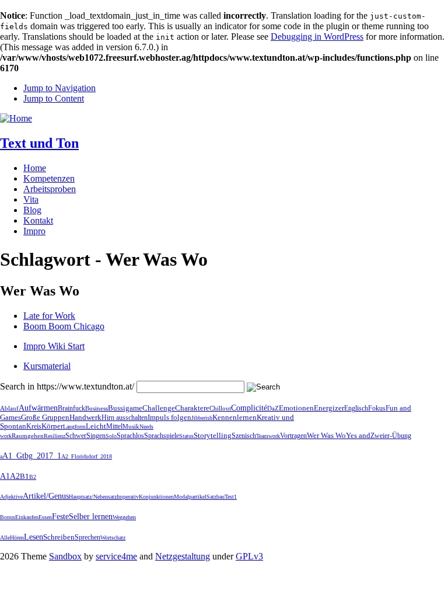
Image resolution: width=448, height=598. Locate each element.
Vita (30, 199)
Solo (111, 436)
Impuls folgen (169, 417)
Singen (96, 436)
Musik (131, 426)
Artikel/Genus (46, 496)
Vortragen (293, 436)
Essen (45, 517)
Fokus (377, 408)
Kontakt (38, 220)
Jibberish (201, 418)
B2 (32, 477)
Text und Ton (39, 143)
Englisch (356, 408)
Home (34, 168)
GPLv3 (249, 556)
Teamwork (268, 436)
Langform (74, 426)
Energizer (329, 408)
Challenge (158, 408)
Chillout (220, 408)
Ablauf (9, 408)
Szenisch (244, 436)
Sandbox (65, 556)
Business (96, 408)
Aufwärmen (38, 408)
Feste (60, 516)
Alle (5, 537)
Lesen (33, 537)
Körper (52, 426)
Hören (17, 537)
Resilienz (54, 436)
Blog (32, 210)
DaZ (273, 408)
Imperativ (128, 496)
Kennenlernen (234, 417)
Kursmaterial (47, 366)
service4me (116, 556)
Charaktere (192, 408)
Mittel (114, 426)
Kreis (33, 426)
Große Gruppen (45, 417)
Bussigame (125, 408)
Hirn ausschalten (125, 417)
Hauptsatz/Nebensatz (93, 496)
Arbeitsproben (49, 189)
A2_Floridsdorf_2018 (86, 456)
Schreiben (59, 537)
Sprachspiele (161, 436)
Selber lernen (91, 516)
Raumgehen (28, 435)
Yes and (358, 435)
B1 (24, 476)
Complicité (249, 408)
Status (186, 436)
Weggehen (124, 517)
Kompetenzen (49, 178)
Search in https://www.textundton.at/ (67, 386)
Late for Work (49, 316)
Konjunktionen (156, 496)
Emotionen (296, 408)
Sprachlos (130, 436)
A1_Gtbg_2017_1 (31, 455)
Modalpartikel (190, 496)
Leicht (96, 426)
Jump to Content (53, 98)
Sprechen (87, 537)
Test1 (231, 496)
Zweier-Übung (390, 436)
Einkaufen (26, 517)
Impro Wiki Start (54, 346)
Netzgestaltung (182, 556)
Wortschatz (112, 537)
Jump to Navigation (59, 88)
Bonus (7, 517)
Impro (34, 231)
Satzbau (215, 496)
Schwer (75, 436)
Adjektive (11, 496)
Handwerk (85, 417)
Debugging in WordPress (317, 36)
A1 (5, 476)
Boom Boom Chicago (63, 326)
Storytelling (213, 436)
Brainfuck (71, 408)
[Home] (16, 118)
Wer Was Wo (326, 436)
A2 (15, 476)
